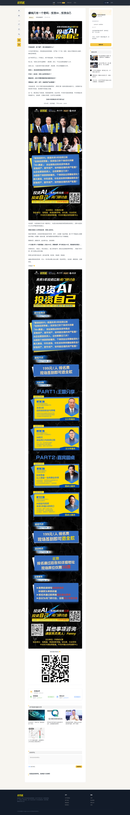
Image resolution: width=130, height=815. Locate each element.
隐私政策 (67, 802)
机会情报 (60, 2)
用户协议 (67, 800)
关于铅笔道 (67, 798)
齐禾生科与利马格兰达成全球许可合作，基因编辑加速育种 (55, 723)
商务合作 (69, 2)
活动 (75, 2)
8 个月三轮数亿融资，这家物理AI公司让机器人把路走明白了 (36, 741)
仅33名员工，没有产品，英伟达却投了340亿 (36, 723)
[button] (107, 2)
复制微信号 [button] (51, 696)
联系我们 (67, 804)
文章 (54, 2)
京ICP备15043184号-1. (34, 811)
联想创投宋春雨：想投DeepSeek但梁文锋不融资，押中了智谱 (73, 723)
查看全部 (101, 44)
